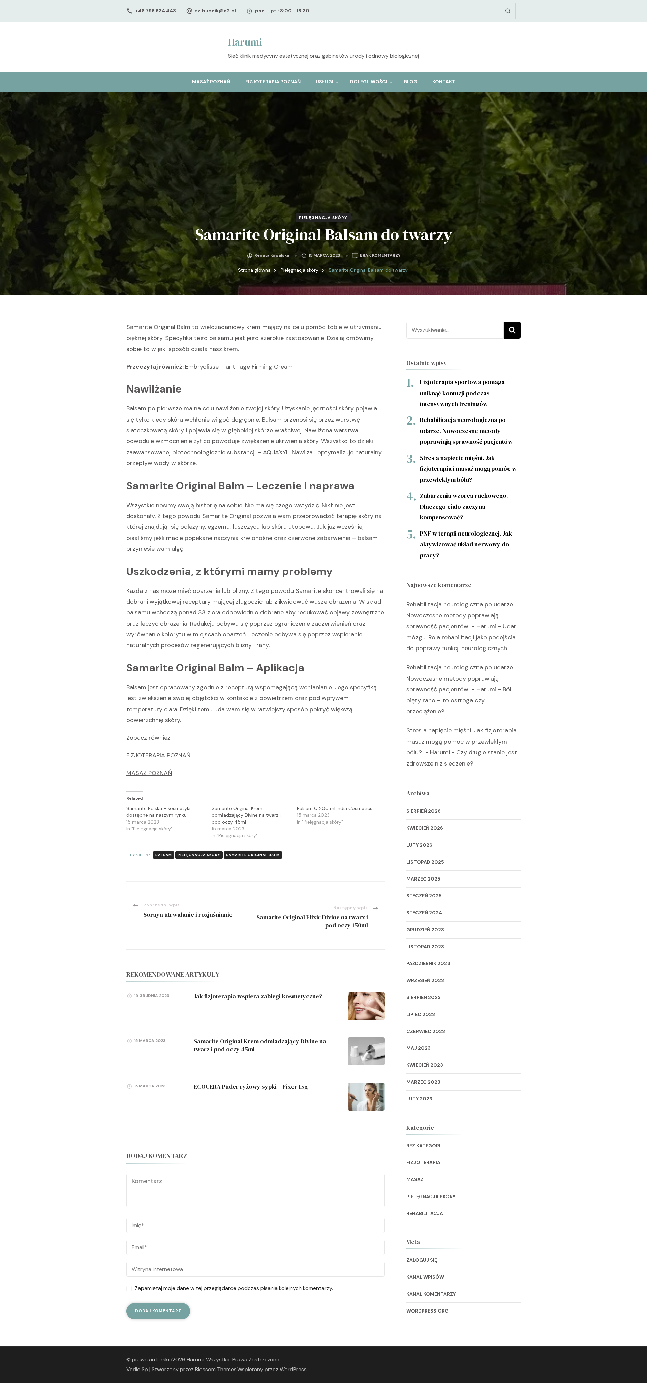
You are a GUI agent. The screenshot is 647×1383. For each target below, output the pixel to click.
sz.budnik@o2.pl (215, 11)
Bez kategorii (424, 1146)
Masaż (414, 1179)
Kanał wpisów (425, 1277)
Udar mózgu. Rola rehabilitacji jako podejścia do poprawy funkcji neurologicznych (461, 637)
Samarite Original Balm (253, 855)
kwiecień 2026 (424, 828)
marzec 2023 (423, 1082)
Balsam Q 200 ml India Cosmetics (334, 808)
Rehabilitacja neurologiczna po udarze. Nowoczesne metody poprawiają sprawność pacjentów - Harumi (460, 615)
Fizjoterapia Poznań (273, 82)
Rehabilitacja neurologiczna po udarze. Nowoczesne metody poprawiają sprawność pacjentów (467, 430)
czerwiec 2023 (425, 1031)
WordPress (293, 1369)
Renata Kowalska (271, 255)
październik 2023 (428, 963)
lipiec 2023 (420, 1014)
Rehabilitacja (424, 1213)
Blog (410, 82)
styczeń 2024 (424, 913)
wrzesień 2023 (425, 980)
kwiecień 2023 (424, 1065)
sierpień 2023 (423, 997)
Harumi (245, 42)
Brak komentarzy (380, 255)
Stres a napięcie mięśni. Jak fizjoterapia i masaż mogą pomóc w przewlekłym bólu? (468, 469)
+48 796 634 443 (155, 11)
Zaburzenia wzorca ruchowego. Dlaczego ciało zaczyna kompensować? (464, 506)
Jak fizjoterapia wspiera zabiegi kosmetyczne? (258, 996)
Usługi (324, 82)
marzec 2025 (423, 879)
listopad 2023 (425, 947)
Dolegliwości (368, 82)
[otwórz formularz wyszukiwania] (507, 11)
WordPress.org (427, 1311)
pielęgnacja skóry (199, 855)
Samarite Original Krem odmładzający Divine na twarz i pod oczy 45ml (246, 815)
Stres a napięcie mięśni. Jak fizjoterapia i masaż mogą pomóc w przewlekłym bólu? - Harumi (463, 741)
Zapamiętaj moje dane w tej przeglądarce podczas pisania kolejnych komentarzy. (234, 1288)
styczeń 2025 (424, 896)
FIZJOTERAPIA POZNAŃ (158, 755)
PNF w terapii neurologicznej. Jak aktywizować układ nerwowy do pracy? (466, 544)
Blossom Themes (216, 1369)
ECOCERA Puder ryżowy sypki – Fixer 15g (251, 1086)
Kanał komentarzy (431, 1294)
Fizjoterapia (423, 1162)
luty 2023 (419, 1099)
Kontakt (443, 82)
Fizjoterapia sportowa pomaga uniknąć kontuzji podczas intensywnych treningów (462, 393)
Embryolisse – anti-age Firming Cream (240, 367)
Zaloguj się (421, 1260)
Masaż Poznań (211, 82)
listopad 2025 (425, 862)
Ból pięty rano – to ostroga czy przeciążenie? (458, 700)
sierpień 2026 (423, 811)
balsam (163, 855)
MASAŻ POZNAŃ (149, 773)
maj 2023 (418, 1048)
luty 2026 (419, 845)
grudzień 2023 (425, 930)
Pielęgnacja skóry (323, 217)
